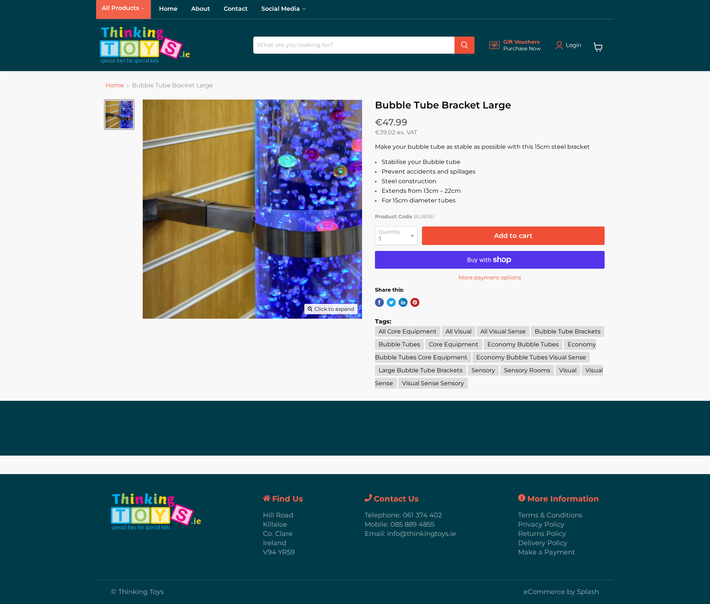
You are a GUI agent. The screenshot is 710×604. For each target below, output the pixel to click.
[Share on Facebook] (379, 302)
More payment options (490, 277)
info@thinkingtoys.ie (421, 534)
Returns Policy (542, 534)
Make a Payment (546, 552)
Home (114, 85)
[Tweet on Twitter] (391, 302)
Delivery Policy (542, 543)
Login (573, 44)
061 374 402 (422, 515)
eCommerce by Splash (561, 592)
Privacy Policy (541, 524)
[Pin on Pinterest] (414, 302)
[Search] (464, 45)
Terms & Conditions (550, 515)
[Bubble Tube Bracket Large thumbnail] (119, 114)
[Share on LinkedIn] (403, 302)
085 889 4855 (412, 524)
